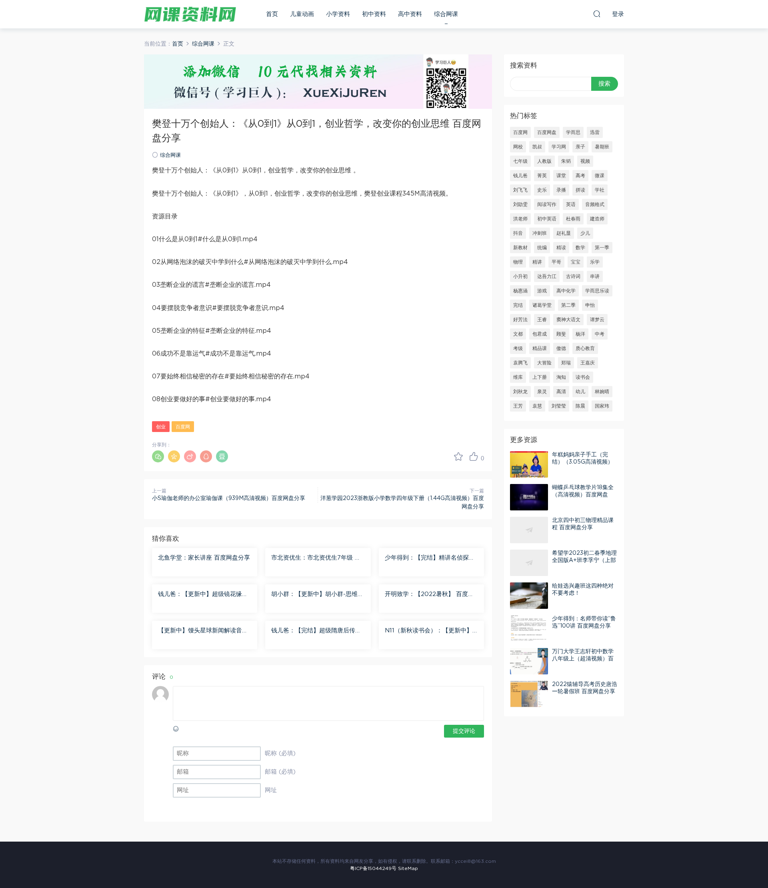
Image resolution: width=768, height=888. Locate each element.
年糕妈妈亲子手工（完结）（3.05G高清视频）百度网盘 (582, 462)
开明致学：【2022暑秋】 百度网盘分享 (429, 594)
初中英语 (546, 218)
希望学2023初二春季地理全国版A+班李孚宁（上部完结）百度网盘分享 (584, 560)
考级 (518, 348)
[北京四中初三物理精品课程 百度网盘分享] (529, 530)
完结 (518, 305)
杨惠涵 (520, 290)
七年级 (520, 161)
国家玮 (602, 406)
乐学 (595, 262)
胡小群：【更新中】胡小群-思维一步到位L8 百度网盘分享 (317, 594)
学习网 (559, 146)
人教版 (544, 161)
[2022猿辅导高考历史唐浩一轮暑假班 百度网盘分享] (529, 694)
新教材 (520, 247)
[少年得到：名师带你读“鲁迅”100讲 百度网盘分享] (529, 628)
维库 (518, 377)
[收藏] (458, 456)
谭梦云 (597, 319)
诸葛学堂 (542, 305)
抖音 (518, 233)
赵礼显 (563, 233)
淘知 (561, 377)
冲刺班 (539, 233)
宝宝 (575, 262)
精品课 (539, 348)
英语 (571, 204)
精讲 (537, 262)
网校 (518, 146)
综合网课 (446, 14)
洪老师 (520, 218)
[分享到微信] (158, 456)
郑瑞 (566, 362)
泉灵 (542, 391)
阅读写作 (546, 204)
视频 (585, 161)
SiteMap (408, 868)
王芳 (518, 406)
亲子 (580, 146)
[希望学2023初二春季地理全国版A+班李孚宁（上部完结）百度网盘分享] (529, 563)
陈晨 (580, 406)
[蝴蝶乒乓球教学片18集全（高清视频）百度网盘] (529, 497)
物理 (518, 262)
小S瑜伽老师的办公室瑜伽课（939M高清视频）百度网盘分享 (228, 498)
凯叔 (537, 146)
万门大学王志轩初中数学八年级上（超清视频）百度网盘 (583, 659)
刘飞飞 (520, 190)
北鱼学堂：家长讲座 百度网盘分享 (204, 558)
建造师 (597, 218)
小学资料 (338, 14)
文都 (518, 334)
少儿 (585, 233)
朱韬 (566, 161)
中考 (599, 334)
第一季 (602, 247)
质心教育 (585, 348)
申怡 (590, 305)
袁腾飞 (520, 362)
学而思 (573, 132)
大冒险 (544, 362)
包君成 (539, 334)
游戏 (542, 290)
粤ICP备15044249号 (373, 868)
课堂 (561, 175)
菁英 (542, 175)
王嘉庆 (587, 362)
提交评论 (464, 731)
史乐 (542, 190)
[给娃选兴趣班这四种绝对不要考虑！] (529, 595)
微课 (599, 175)
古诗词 (573, 276)
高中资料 (410, 14)
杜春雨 (573, 218)
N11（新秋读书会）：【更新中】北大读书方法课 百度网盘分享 (428, 631)
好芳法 (520, 319)
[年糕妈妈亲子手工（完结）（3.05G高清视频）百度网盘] (529, 464)
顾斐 (561, 334)
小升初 (520, 276)
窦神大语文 (568, 319)
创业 (161, 426)
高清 (561, 391)
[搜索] (597, 13)
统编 (542, 247)
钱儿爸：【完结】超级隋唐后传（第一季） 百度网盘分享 (313, 631)
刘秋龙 (520, 391)
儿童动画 (302, 14)
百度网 (183, 426)
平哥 (556, 262)
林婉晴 (602, 391)
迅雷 (595, 132)
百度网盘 (546, 132)
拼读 (580, 190)
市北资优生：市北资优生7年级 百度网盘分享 (316, 558)
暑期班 (602, 146)
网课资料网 (190, 14)
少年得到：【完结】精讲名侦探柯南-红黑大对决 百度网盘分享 (430, 558)
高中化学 (566, 290)
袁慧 (537, 406)
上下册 (539, 377)
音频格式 (594, 204)
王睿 (542, 319)
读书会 (583, 377)
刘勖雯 (520, 204)
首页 (272, 14)
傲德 (561, 348)
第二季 (568, 305)
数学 (580, 247)
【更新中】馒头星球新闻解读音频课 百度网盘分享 (203, 631)
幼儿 (580, 391)
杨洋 (580, 334)
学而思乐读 (597, 290)
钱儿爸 (520, 175)
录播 (561, 190)
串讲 (595, 276)
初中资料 (374, 14)
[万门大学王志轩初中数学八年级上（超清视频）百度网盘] (529, 661)
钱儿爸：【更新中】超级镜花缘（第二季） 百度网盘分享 (200, 594)
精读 (561, 247)
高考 (580, 175)
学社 (599, 190)
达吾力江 (546, 276)
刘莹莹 (559, 406)
